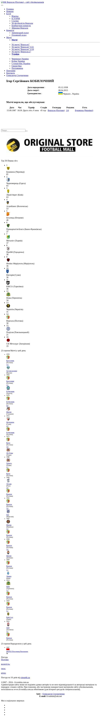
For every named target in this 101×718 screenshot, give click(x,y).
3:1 (7, 632)
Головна (10, 9)
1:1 (7, 467)
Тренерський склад (20, 33)
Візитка (15, 16)
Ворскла (9, 494)
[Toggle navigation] (2, 5)
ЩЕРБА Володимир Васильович (17, 651)
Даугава (8, 484)
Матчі (9, 37)
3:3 (7, 529)
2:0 (67, 110)
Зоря (7, 628)
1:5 (7, 590)
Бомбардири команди (21, 25)
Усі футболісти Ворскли (22, 23)
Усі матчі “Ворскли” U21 (23, 47)
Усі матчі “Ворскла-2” (21, 52)
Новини (10, 11)
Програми (10, 71)
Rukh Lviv (9, 617)
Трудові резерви (11, 371)
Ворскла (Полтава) (56, 110)
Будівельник (10, 391)
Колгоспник (10, 361)
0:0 (7, 406)
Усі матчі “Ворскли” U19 (23, 49)
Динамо (8, 576)
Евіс (7, 515)
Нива (8, 587)
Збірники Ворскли (20, 28)
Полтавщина (17, 68)
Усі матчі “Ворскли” (21, 44)
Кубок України (18, 61)
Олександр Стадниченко (17, 75)
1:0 (7, 385)
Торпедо (9, 463)
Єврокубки (17, 66)
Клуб (8, 14)
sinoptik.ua (25, 677)
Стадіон (15, 21)
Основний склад (19, 35)
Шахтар (8, 412)
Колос (8, 443)
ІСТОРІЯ (16, 18)
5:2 (7, 611)
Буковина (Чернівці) (84, 110)
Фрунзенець (10, 422)
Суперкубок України (21, 63)
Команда (10, 30)
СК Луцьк (9, 453)
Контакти (10, 73)
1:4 (7, 365)
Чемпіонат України (20, 59)
